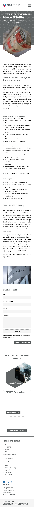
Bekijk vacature (13, 412)
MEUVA (7, 445)
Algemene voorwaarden (10, 503)
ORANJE (7, 449)
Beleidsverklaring (8, 504)
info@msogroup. (7, 490)
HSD (6, 451)
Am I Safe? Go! (9, 472)
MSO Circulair (8, 474)
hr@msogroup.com (19, 237)
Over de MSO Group (10, 468)
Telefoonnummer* (8, 301)
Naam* (5, 294)
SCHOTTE (8, 447)
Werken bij (8, 470)
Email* (5, 308)
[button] (30, 390)
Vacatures (13, 20)
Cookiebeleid (17, 504)
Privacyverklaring (23, 503)
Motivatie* (6, 315)
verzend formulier (22, 343)
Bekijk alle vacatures (17, 430)
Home (5, 20)
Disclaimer (26, 504)
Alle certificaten (9, 458)
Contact (7, 477)
